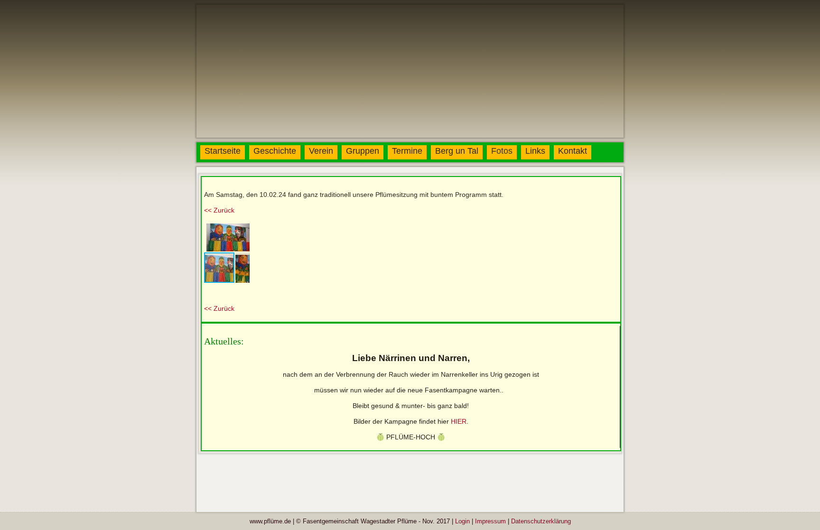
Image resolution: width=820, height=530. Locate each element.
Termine (407, 151)
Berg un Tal (456, 151)
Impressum (490, 521)
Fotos (501, 151)
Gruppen (362, 151)
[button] (241, 229)
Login (462, 521)
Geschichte (274, 151)
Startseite (223, 151)
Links (535, 151)
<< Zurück (219, 210)
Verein (321, 151)
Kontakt (572, 151)
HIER (458, 421)
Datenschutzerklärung (541, 521)
